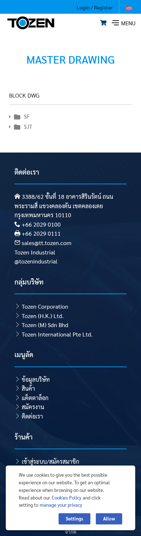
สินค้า (28, 388)
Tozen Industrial (34, 252)
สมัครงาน (33, 407)
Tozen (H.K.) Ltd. (43, 316)
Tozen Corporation (45, 306)
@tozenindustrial (35, 261)
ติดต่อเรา (32, 416)
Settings (74, 518)
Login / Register (94, 7)
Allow (109, 518)
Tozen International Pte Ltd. (57, 334)
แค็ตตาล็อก (35, 398)
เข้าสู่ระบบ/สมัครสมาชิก (50, 461)
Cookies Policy (66, 497)
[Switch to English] (129, 8)
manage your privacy (61, 505)
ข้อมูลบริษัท (36, 379)
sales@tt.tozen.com (46, 242)
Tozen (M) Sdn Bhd (45, 325)
